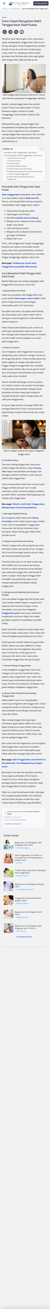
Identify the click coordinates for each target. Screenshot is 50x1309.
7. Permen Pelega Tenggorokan (18, 174)
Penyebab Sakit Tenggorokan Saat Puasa (20, 152)
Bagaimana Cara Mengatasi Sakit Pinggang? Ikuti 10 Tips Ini (28, 927)
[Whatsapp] (5, 32)
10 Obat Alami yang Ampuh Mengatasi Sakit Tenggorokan (30, 871)
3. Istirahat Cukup (13, 163)
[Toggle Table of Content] (40, 149)
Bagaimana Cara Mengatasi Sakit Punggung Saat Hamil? (28, 843)
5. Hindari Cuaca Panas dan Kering (19, 169)
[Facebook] (22, 32)
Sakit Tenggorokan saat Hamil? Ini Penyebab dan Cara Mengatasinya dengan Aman (24, 763)
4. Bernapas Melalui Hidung (16, 166)
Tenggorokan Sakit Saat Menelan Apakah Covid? (28, 899)
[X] (16, 32)
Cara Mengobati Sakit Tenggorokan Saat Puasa (23, 155)
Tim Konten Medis (19, 820)
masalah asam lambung (26, 218)
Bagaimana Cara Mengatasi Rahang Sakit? (29, 885)
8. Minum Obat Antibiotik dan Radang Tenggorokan (20, 178)
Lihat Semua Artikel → (25, 937)
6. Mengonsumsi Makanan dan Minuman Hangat (24, 171)
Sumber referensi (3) (13, 824)
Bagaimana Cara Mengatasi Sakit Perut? (28, 913)
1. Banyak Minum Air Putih (16, 158)
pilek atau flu (32, 198)
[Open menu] (4, 3)
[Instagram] (10, 32)
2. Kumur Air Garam (14, 161)
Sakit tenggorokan (11, 194)
